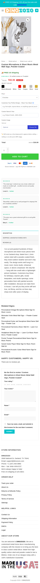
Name (6, 405)
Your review (8, 389)
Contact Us (5, 515)
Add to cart (20, 156)
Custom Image (6, 120)
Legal (3, 530)
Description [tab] (7, 233)
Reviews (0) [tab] (7, 242)
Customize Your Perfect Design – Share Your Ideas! (17, 103)
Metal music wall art (26, 61)
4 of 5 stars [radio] (19, 385)
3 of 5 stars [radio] (12, 385)
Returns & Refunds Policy (10, 491)
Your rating (8, 381)
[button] (2, 10)
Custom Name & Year (8, 111)
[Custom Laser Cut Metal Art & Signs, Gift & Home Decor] (19, 10)
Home (3, 61)
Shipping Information (9, 518)
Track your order (7, 483)
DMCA (3, 526)
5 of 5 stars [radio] (27, 385)
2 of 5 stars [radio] (8, 385)
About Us (4, 487)
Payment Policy (7, 522)
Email (6, 415)
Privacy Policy (6, 495)
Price (6, 94)
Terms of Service (7, 499)
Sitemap (4, 503)
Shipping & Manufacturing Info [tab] (15, 238)
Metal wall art (13, 61)
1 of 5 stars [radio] (5, 385)
